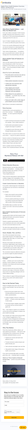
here (7, 324)
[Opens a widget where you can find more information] (23, 427)
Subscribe (14, 417)
